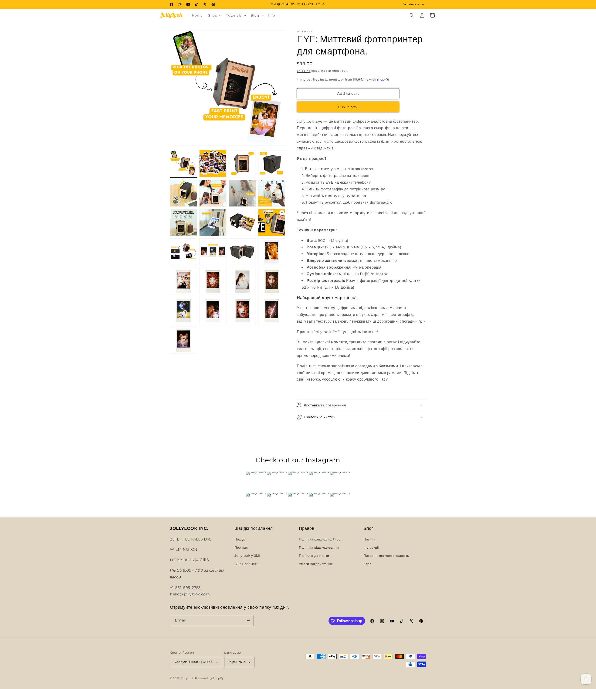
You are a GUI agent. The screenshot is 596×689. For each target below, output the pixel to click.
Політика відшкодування (319, 547)
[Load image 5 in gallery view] (183, 192)
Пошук (239, 539)
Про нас (241, 547)
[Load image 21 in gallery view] (212, 310)
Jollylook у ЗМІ (247, 556)
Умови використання (316, 564)
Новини (369, 539)
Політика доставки (314, 556)
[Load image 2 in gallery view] (212, 163)
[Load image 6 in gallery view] (212, 192)
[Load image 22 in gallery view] (242, 310)
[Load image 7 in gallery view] (242, 192)
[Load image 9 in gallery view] (183, 222)
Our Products (246, 564)
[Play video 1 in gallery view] (271, 222)
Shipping (304, 70)
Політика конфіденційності (321, 539)
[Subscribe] (248, 620)
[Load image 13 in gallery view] (212, 251)
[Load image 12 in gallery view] (183, 251)
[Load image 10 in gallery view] (212, 222)
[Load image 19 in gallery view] (271, 281)
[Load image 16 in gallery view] (183, 281)
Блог (367, 564)
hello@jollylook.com (190, 594)
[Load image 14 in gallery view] (242, 251)
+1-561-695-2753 (185, 587)
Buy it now (348, 107)
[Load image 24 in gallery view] (183, 340)
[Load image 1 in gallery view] (183, 163)
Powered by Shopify (209, 678)
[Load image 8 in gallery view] (271, 192)
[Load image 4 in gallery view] (271, 163)
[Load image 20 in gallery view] (183, 310)
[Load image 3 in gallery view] (242, 163)
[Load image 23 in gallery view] (271, 310)
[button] (214, 15)
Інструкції (371, 547)
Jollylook (187, 678)
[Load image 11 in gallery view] (242, 222)
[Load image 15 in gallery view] (271, 251)
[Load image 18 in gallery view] (242, 281)
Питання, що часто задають (386, 556)
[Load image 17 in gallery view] (212, 281)
